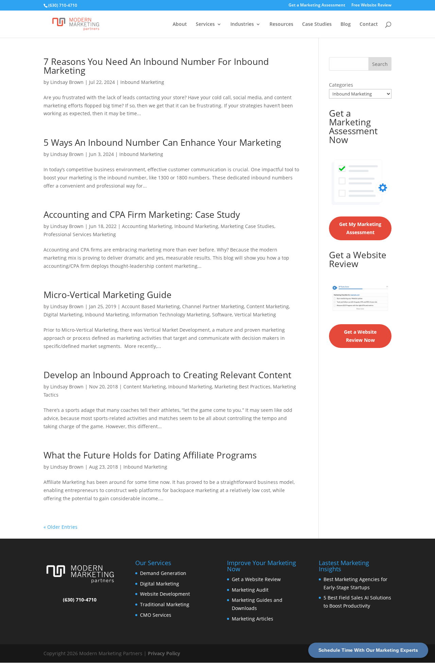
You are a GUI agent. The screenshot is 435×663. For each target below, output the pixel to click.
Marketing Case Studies (247, 226)
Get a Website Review (256, 579)
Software (222, 314)
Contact (369, 24)
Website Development (165, 594)
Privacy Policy (164, 653)
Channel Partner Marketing (213, 306)
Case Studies (317, 24)
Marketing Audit (250, 590)
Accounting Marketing (147, 226)
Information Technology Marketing (170, 314)
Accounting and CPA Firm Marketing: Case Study (142, 214)
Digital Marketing (63, 314)
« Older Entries (60, 527)
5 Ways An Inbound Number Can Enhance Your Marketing (162, 142)
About (180, 24)
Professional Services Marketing (80, 234)
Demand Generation (163, 573)
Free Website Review (371, 5)
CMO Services (155, 615)
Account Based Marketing (151, 306)
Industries (242, 24)
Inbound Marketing (142, 82)
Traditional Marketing (164, 604)
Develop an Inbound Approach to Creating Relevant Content (167, 375)
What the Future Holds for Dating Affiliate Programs (150, 455)
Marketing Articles (252, 618)
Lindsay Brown (67, 82)
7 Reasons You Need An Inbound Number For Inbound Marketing (156, 65)
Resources (281, 24)
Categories (341, 85)
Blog (346, 24)
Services (205, 24)
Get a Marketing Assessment (317, 5)
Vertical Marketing (255, 314)
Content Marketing (267, 306)
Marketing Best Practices (242, 386)
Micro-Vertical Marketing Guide (108, 295)
